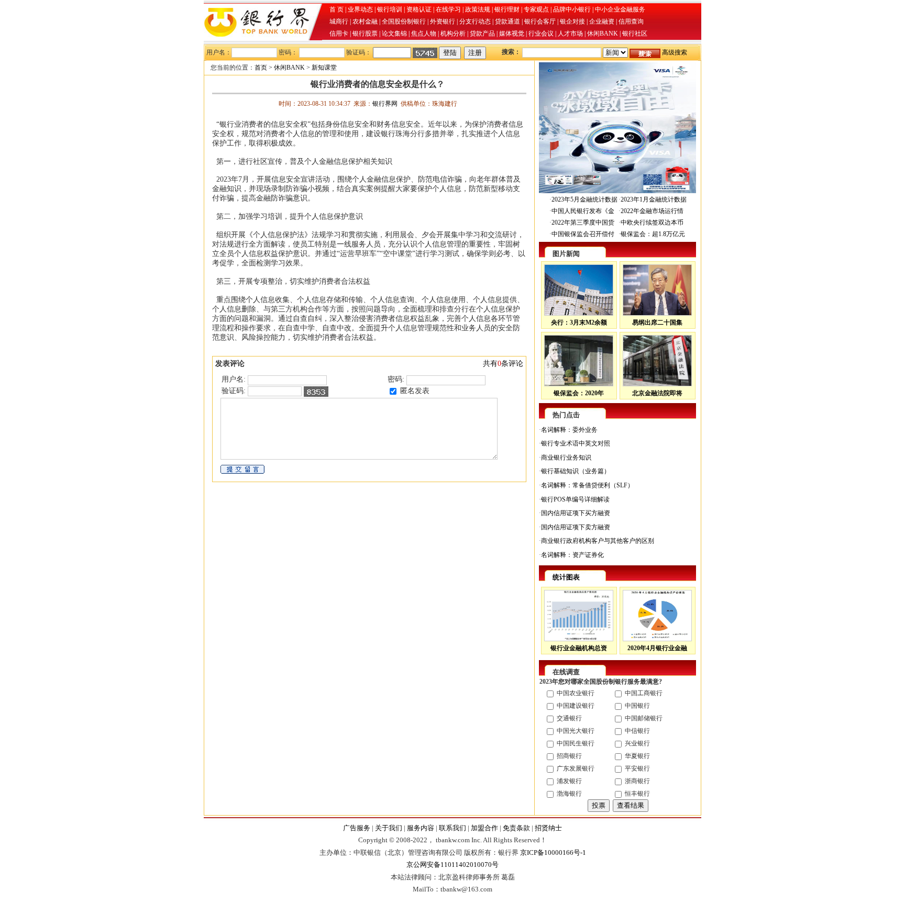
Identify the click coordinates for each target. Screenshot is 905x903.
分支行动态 (475, 21)
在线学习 (448, 9)
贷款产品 (482, 33)
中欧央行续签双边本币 (652, 222)
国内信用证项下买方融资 (575, 513)
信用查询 (631, 21)
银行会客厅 (540, 21)
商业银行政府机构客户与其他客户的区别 (597, 540)
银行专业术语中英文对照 (575, 443)
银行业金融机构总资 (578, 648)
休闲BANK (602, 33)
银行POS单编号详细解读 (575, 499)
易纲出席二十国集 (657, 322)
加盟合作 (484, 828)
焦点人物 (423, 33)
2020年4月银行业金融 (657, 648)
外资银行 (442, 21)
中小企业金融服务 (620, 9)
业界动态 (360, 9)
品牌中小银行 (572, 9)
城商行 (338, 21)
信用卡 (338, 33)
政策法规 (477, 9)
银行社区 (634, 33)
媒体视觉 (511, 33)
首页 (261, 67)
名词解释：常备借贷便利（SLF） (587, 485)
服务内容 (420, 828)
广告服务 (356, 828)
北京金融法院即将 (657, 393)
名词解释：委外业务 (569, 429)
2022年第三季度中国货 (582, 222)
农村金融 (365, 21)
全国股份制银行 (404, 21)
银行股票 (365, 33)
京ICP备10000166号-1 (553, 852)
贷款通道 (507, 21)
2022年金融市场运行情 (652, 211)
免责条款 (516, 828)
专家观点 (536, 9)
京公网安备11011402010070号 (452, 864)
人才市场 (570, 33)
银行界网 (385, 103)
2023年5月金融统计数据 (584, 199)
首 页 (336, 9)
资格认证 (419, 9)
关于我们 (388, 828)
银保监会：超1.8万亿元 (653, 234)
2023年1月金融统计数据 (654, 199)
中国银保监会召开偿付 (582, 234)
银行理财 (507, 9)
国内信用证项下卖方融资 (575, 527)
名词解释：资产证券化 (572, 555)
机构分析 (453, 33)
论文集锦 (394, 33)
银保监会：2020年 (579, 393)
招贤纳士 (548, 828)
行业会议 (541, 33)
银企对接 (572, 21)
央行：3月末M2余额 (579, 322)
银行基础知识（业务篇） (575, 471)
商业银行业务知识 (566, 457)
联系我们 (452, 828)
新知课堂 (324, 67)
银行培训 (389, 9)
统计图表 (566, 577)
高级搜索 (674, 52)
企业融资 (601, 21)
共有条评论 (503, 363)
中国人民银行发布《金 (582, 211)
